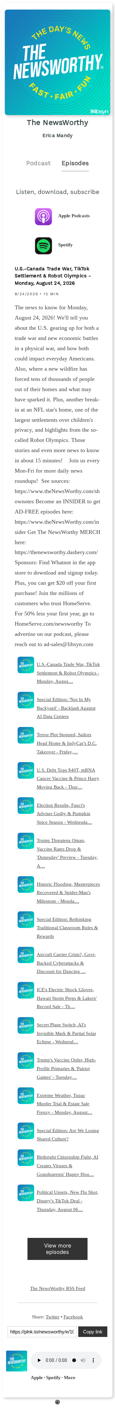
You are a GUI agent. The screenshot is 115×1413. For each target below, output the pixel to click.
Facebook (73, 1316)
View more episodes (57, 1248)
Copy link (93, 1331)
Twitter (52, 1316)
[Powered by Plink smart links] (57, 1403)
